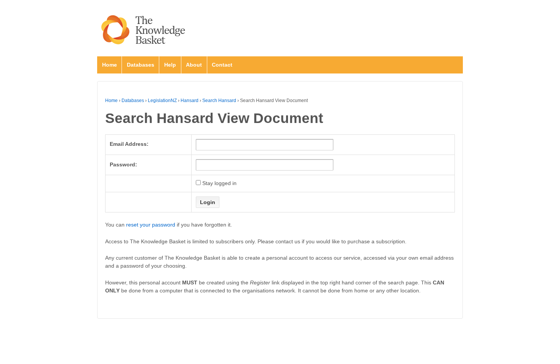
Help (170, 65)
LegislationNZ (162, 100)
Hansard (189, 100)
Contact (222, 65)
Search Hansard (219, 100)
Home (109, 65)
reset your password (150, 225)
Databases (140, 65)
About (194, 65)
